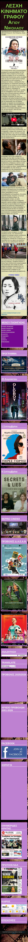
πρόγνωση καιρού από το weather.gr (14, 913)
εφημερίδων (15, 858)
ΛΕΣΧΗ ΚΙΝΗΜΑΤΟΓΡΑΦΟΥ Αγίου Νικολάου (14, 17)
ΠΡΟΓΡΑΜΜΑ (5, 343)
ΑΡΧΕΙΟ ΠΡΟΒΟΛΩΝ (7, 347)
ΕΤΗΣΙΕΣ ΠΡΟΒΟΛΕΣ (7, 345)
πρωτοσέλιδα (9, 858)
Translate (13, 667)
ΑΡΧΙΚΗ (3, 341)
